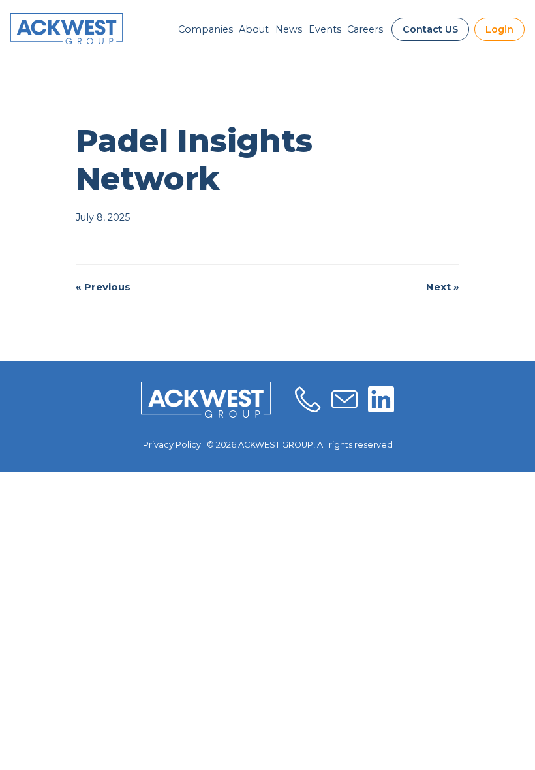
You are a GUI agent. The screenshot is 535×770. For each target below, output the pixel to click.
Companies (205, 29)
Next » (442, 287)
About (254, 29)
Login (499, 29)
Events (325, 29)
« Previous (103, 287)
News (288, 29)
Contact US (430, 29)
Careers (365, 29)
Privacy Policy (172, 445)
